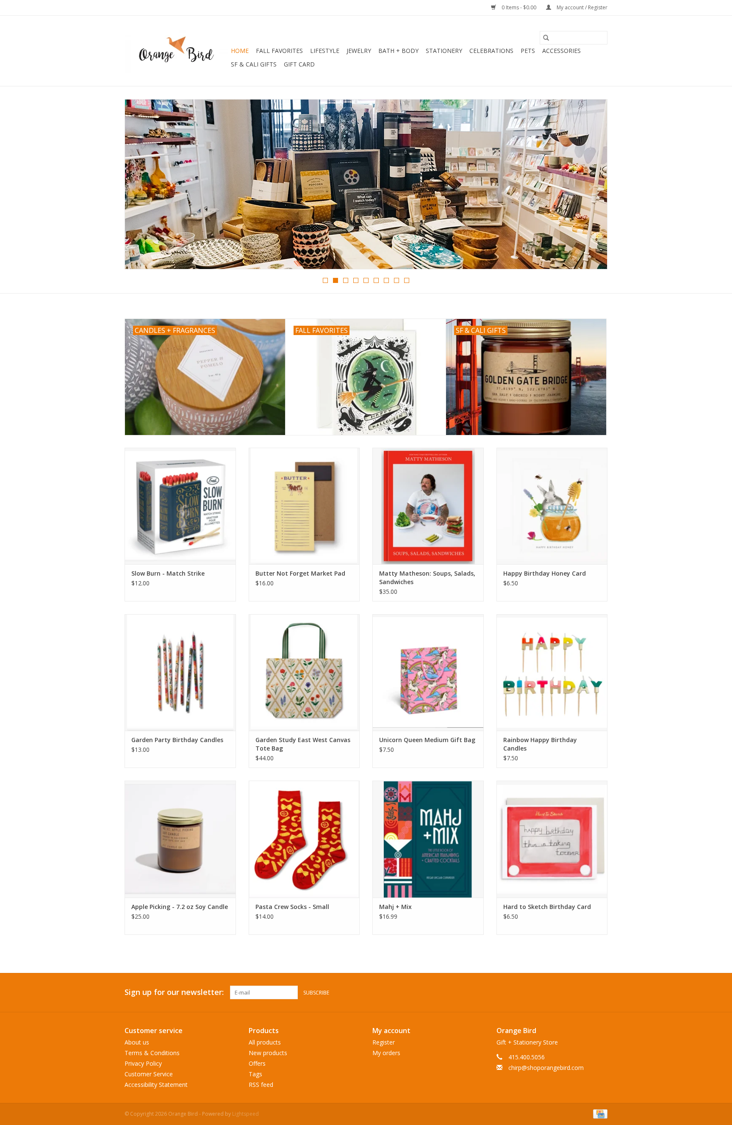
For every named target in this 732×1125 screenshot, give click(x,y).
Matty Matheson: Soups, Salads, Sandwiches (427, 577)
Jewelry (359, 51)
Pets (528, 51)
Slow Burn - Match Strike (168, 573)
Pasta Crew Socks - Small (292, 907)
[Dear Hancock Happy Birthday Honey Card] (552, 506)
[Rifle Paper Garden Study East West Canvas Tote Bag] (304, 672)
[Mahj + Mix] (428, 839)
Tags (255, 1074)
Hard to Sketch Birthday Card (547, 907)
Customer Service (149, 1074)
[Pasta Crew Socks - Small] (304, 839)
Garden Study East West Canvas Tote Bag (302, 744)
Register (383, 1042)
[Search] (546, 37)
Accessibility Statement (156, 1085)
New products (268, 1053)
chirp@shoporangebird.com (546, 1068)
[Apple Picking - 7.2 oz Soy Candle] (180, 839)
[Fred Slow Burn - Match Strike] (180, 506)
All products (265, 1042)
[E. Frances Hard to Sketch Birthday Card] (552, 839)
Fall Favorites (279, 51)
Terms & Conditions (152, 1053)
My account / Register (581, 7)
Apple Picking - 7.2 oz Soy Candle (179, 907)
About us (137, 1042)
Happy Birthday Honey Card (544, 573)
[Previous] (141, 187)
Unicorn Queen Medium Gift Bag (427, 740)
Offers (257, 1063)
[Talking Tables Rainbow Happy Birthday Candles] (552, 672)
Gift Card (299, 64)
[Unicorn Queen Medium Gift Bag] (428, 672)
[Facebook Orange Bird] (585, 992)
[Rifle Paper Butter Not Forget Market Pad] (304, 506)
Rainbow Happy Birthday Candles (540, 744)
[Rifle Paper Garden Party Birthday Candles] (180, 672)
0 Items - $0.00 (519, 7)
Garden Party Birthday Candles (177, 740)
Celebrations (491, 51)
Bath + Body (398, 51)
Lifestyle (324, 51)
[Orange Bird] (176, 50)
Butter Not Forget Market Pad (300, 573)
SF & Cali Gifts (254, 64)
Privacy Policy (143, 1063)
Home (240, 51)
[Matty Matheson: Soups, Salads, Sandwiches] (428, 506)
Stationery (444, 51)
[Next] (590, 187)
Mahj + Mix (395, 907)
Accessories (561, 51)
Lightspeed (245, 1113)
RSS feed (261, 1085)
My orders (386, 1053)
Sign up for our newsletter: (174, 992)
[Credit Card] (598, 1113)
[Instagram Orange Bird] (600, 992)
